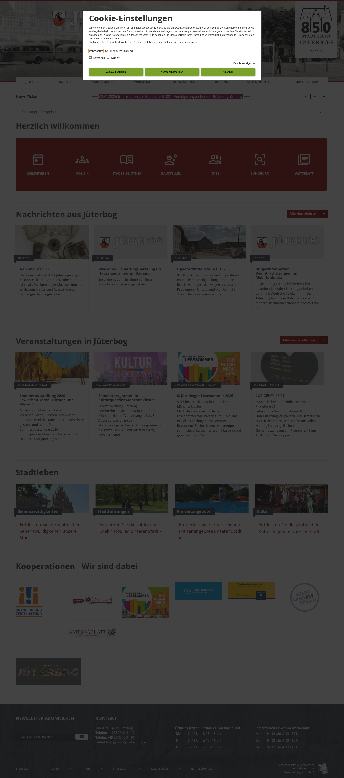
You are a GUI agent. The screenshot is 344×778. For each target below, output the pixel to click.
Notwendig (99, 57)
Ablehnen (228, 72)
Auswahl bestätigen (172, 72)
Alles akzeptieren (116, 72)
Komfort (115, 57)
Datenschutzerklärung (119, 50)
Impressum (96, 50)
